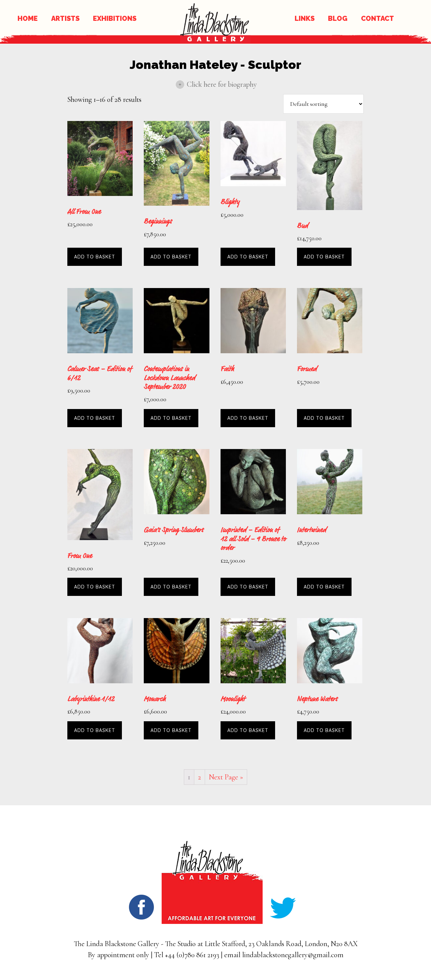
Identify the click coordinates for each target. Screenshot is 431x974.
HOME (28, 18)
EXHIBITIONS (114, 18)
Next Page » (226, 777)
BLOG (337, 18)
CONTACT (377, 18)
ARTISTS (65, 18)
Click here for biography (222, 84)
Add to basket (94, 257)
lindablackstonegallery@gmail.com (292, 954)
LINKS (304, 18)
